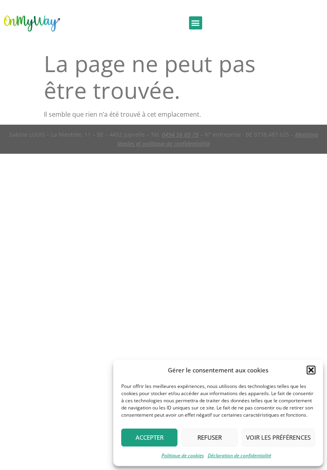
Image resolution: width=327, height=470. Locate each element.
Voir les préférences (278, 437)
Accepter (150, 437)
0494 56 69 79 (180, 134)
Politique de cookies (183, 455)
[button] (311, 370)
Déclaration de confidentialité (239, 455)
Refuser (209, 437)
